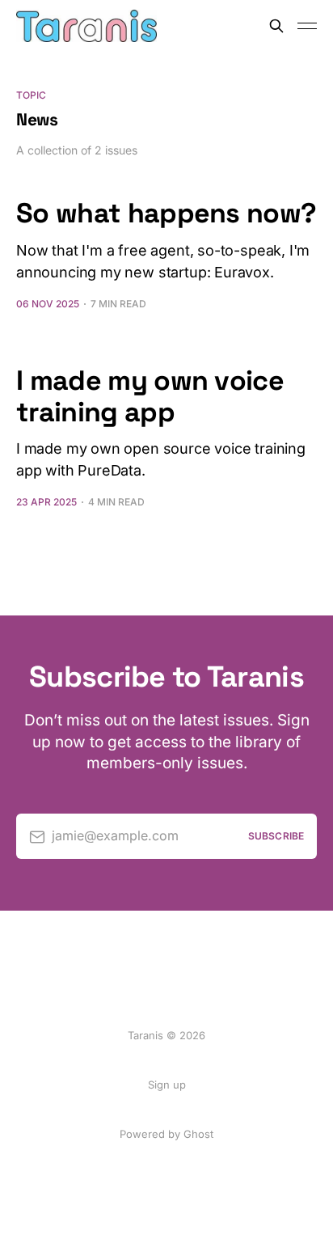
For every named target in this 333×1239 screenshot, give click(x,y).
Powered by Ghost (166, 1133)
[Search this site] (276, 26)
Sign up (167, 1084)
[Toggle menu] (307, 26)
